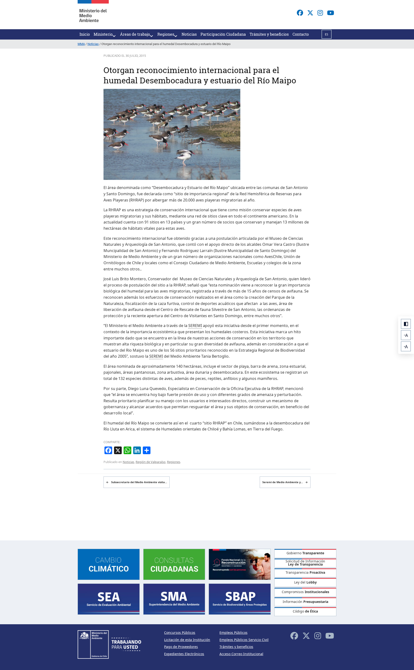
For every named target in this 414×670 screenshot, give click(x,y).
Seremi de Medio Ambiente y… (285, 482)
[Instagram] (320, 12)
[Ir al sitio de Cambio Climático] (109, 563)
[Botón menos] (406, 335)
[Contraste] (406, 324)
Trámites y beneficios (236, 646)
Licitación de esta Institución (187, 639)
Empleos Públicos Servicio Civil (244, 639)
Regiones (173, 462)
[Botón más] (406, 346)
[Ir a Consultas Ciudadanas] (174, 563)
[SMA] (174, 598)
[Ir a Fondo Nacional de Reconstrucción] (240, 563)
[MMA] (93, 14)
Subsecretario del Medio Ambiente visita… (136, 482)
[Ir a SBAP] (240, 598)
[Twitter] (310, 12)
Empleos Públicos (233, 632)
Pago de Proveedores (181, 646)
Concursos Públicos (179, 632)
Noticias (128, 462)
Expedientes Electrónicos (184, 654)
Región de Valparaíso (151, 462)
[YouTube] (330, 12)
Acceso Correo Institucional (241, 654)
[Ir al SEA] (109, 598)
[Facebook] (300, 12)
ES (326, 34)
